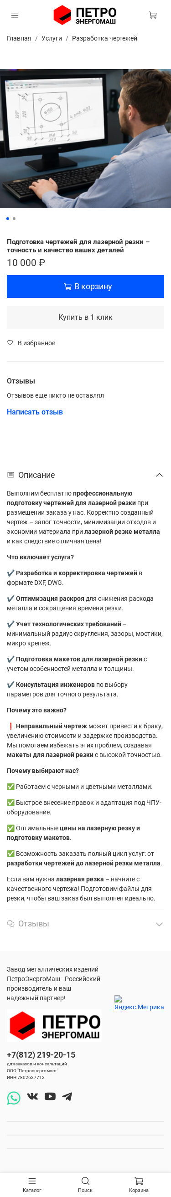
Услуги (51, 38)
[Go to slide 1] (7, 218)
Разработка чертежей (104, 38)
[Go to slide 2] (13, 218)
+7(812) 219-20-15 (41, 1054)
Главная (19, 38)
